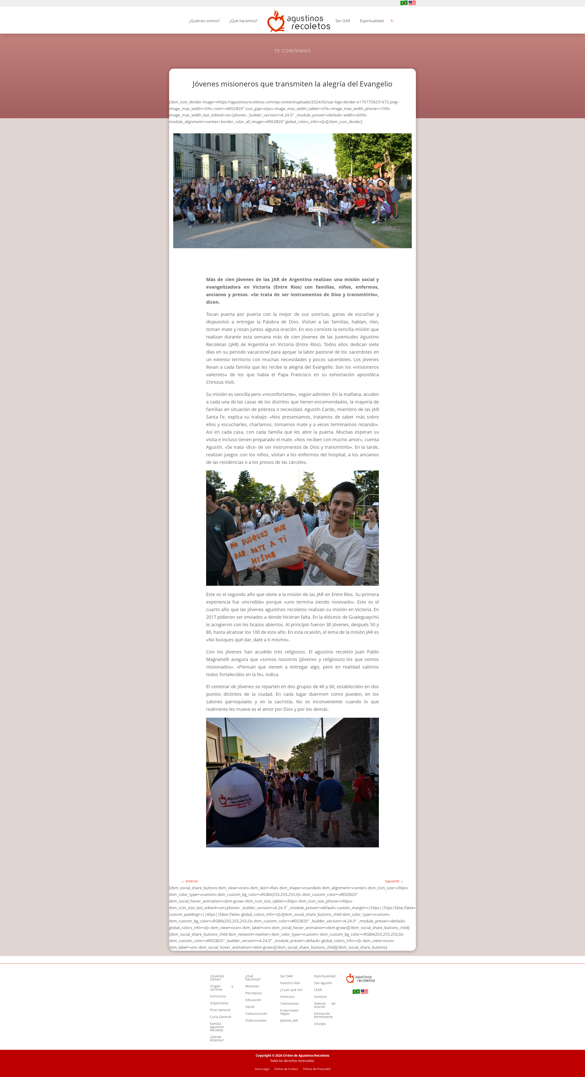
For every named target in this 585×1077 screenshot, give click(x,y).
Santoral (320, 997)
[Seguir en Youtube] (186, 3)
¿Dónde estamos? (217, 1038)
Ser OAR (342, 20)
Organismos (219, 1003)
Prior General (220, 1010)
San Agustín (323, 983)
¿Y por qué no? (291, 990)
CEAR (318, 990)
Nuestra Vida (290, 983)
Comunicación (256, 1014)
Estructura (218, 996)
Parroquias (253, 993)
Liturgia (320, 1024)
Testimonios (289, 1004)
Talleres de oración (324, 1005)
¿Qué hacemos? (243, 20)
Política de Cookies (286, 1069)
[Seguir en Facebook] (172, 3)
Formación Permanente (323, 1015)
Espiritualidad (372, 20)
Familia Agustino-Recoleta (217, 1027)
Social (249, 1007)
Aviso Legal (262, 1069)
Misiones (252, 986)
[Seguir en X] (194, 3)
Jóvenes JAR (289, 1021)
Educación (253, 1000)
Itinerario (287, 997)
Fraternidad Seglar (289, 1012)
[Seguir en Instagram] (179, 3)
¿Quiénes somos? (204, 20)
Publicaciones (255, 1021)
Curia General (220, 1017)
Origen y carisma (221, 988)
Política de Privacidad (316, 1069)
